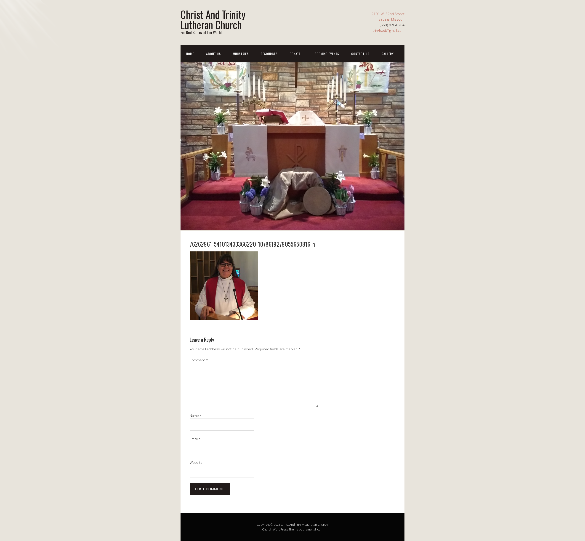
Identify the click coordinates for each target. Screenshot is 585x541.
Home (190, 53)
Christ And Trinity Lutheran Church (213, 19)
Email (195, 439)
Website (196, 462)
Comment (199, 360)
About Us (213, 53)
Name (196, 415)
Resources (269, 53)
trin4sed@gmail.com (388, 30)
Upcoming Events (326, 53)
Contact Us (360, 53)
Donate (295, 53)
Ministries (241, 53)
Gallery (387, 53)
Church (267, 529)
